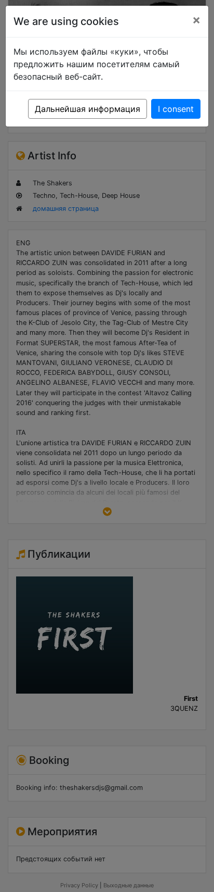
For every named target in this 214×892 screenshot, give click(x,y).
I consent (176, 109)
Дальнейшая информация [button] (87, 109)
